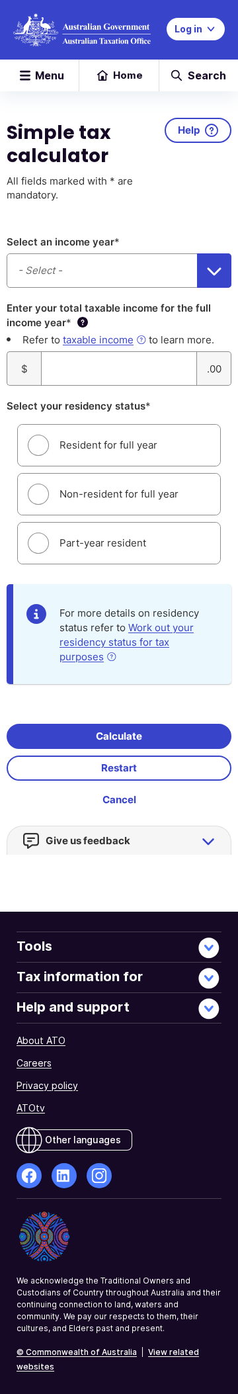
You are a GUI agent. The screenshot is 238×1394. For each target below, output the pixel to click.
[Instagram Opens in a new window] (99, 1175)
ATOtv (31, 1107)
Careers (34, 1062)
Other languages (83, 1139)
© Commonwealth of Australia (77, 1352)
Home (128, 75)
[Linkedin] (64, 1175)
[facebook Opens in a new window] (29, 1175)
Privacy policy (47, 1085)
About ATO (41, 1040)
